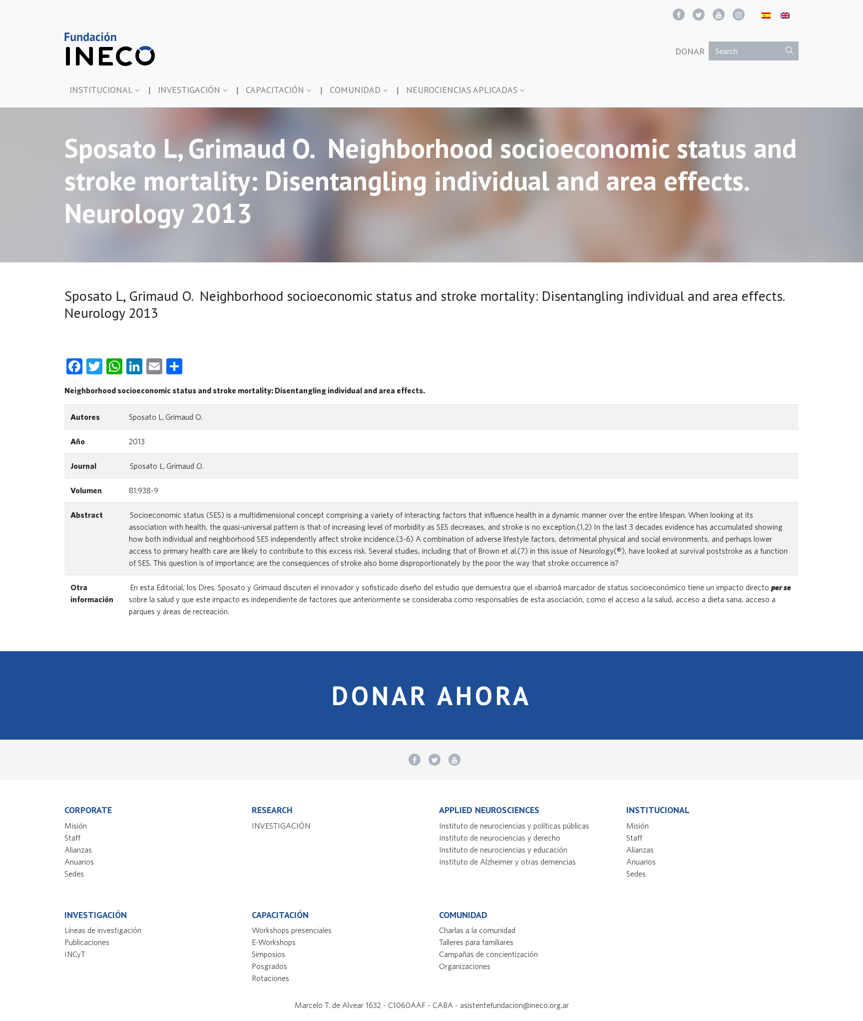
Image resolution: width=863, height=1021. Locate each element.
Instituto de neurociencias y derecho (499, 837)
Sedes (74, 873)
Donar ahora (431, 695)
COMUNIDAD (356, 89)
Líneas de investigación (102, 930)
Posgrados (269, 966)
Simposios (268, 954)
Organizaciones (464, 966)
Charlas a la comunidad (477, 930)
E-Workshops (274, 942)
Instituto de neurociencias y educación (503, 849)
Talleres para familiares (476, 942)
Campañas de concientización (488, 954)
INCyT (74, 954)
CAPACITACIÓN (276, 89)
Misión (75, 825)
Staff (72, 837)
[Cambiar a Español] (766, 14)
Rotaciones (270, 978)
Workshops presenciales (292, 930)
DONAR (690, 51)
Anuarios (79, 861)
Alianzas (78, 849)
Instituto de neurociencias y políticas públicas (514, 825)
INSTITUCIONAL (102, 89)
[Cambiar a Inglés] (785, 14)
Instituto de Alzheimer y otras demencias (507, 861)
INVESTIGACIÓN (190, 89)
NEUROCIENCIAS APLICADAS (463, 89)
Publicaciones (86, 942)
